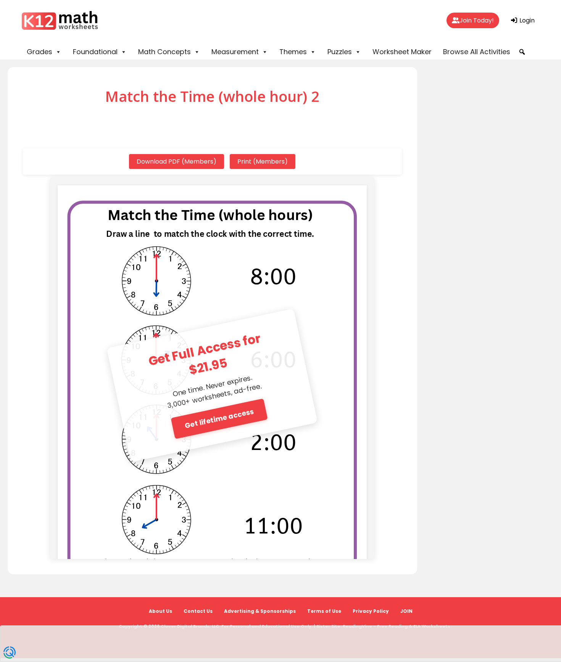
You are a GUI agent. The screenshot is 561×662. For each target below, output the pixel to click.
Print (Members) (262, 161)
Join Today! (476, 20)
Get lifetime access (219, 418)
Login (526, 20)
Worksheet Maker (402, 51)
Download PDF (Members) (176, 161)
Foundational (95, 51)
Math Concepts (164, 51)
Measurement (235, 51)
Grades (39, 51)
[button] (522, 52)
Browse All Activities (476, 51)
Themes (293, 51)
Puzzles (339, 51)
